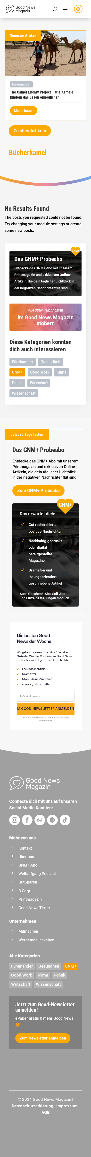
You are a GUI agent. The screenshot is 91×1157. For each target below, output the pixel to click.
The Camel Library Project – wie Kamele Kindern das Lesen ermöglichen (41, 95)
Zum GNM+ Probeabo (38, 490)
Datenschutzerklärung (32, 1105)
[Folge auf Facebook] (27, 820)
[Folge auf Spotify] (52, 820)
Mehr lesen (23, 110)
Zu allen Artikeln (30, 130)
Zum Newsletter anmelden (43, 1038)
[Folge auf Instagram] (14, 820)
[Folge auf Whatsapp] (39, 820)
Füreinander (21, 84)
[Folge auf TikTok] (65, 820)
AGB (45, 1112)
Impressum (67, 1105)
